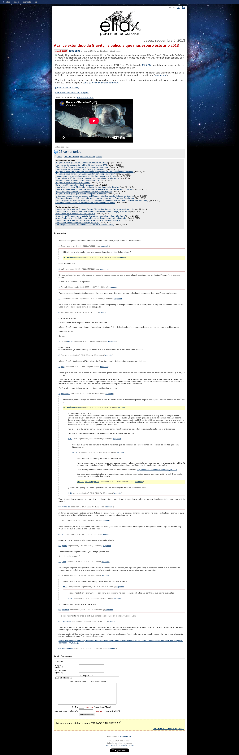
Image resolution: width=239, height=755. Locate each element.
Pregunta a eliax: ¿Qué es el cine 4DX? (72, 183)
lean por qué (161, 75)
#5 (59, 312)
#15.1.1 (70, 598)
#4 (59, 299)
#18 (60, 648)
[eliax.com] (119, 22)
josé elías (74, 50)
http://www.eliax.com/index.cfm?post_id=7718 (157, 469)
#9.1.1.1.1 (80, 482)
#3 (59, 287)
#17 (60, 621)
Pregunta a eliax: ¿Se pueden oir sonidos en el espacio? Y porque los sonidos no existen (94, 171)
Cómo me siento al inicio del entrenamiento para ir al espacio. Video (85, 202)
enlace (78, 257)
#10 (60, 507)
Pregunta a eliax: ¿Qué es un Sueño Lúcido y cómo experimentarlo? (85, 174)
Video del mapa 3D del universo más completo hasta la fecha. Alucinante (87, 178)
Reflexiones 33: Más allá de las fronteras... (74, 185)
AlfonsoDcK (65, 394)
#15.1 (65, 587)
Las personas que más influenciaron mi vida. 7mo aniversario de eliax (86, 176)
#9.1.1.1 (75, 452)
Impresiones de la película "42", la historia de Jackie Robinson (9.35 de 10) (88, 220)
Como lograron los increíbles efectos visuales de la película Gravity (84, 225)
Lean (64, 562)
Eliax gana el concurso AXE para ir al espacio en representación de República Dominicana (94, 198)
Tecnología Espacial (87, 157)
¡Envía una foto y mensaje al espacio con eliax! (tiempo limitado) (83, 191)
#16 (60, 610)
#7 (59, 355)
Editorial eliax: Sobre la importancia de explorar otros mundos (82, 167)
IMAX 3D (146, 65)
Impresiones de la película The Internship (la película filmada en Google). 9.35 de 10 (92, 211)
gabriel (64, 546)
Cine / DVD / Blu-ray (71, 157)
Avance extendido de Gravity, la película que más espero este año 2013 (116, 45)
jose (63, 534)
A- (178, 7)
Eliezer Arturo (67, 621)
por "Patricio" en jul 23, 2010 (168, 728)
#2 (59, 269)
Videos (99, 157)
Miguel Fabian (67, 648)
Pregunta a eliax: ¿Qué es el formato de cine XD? (77, 180)
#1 (59, 246)
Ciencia (59, 157)
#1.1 (64, 257)
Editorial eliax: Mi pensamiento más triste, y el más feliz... (80, 169)
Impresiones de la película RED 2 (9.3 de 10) (75, 214)
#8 (59, 367)
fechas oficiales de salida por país (72, 92)
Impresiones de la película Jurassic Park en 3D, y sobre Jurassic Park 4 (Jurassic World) (94, 209)
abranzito (65, 610)
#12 (60, 534)
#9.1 (64, 407)
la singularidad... (125, 736)
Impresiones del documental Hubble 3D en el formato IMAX (81, 165)
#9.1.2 (70, 493)
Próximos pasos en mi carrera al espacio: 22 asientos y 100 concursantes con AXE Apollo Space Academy (101, 200)
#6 (59, 341)
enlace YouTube (85, 97)
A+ (183, 7)
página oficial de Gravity (67, 87)
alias (62, 367)
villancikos (66, 507)
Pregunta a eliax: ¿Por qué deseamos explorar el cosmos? (81, 194)
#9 (59, 394)
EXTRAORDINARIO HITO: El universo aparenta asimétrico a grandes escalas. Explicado (94, 189)
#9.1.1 (70, 439)
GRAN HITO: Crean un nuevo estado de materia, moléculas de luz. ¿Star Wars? (90, 216)
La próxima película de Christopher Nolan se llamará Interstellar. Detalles (87, 187)
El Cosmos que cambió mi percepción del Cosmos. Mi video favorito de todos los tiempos (94, 196)
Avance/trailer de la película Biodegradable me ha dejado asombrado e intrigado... (91, 218)
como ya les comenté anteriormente (100, 83)
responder (105, 246)
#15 (60, 575)
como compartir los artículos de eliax (119, 745)
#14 (60, 562)
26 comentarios (69, 151)
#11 (60, 521)
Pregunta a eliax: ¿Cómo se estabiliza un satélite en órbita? (81, 163)
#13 (60, 546)
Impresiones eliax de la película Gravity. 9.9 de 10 (77, 222)
